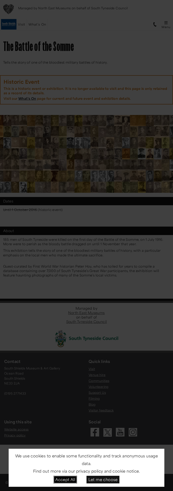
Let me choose (103, 479)
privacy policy (89, 470)
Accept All (65, 479)
